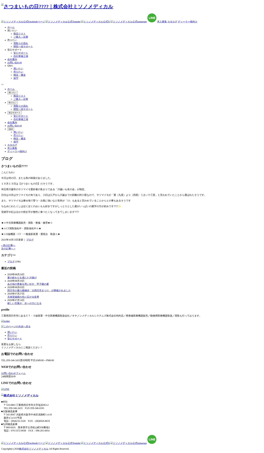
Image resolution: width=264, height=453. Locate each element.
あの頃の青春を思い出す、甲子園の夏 (28, 284)
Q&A (11, 129)
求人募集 (162, 21)
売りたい (18, 71)
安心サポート (20, 53)
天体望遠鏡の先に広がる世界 (23, 297)
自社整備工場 (20, 56)
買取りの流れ (20, 43)
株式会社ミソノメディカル (33, 448)
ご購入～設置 (20, 37)
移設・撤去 (19, 75)
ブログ (30, 239)
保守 (15, 78)
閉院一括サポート (23, 46)
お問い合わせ (14, 125)
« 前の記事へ (8, 245)
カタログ (172, 21)
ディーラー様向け (187, 21)
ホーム (11, 89)
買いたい (18, 68)
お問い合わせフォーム (13, 373)
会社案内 (12, 122)
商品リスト (19, 33)
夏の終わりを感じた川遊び (22, 277)
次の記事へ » (8, 248)
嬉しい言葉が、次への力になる (24, 303)
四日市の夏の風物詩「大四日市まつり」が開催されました (39, 290)
